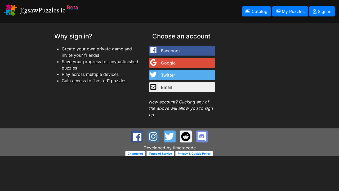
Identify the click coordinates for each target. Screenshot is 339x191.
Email (166, 87)
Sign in (323, 11)
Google (168, 63)
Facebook (171, 50)
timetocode (184, 147)
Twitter (168, 75)
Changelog (135, 153)
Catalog (258, 11)
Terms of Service (160, 153)
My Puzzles (292, 11)
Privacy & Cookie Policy (194, 153)
